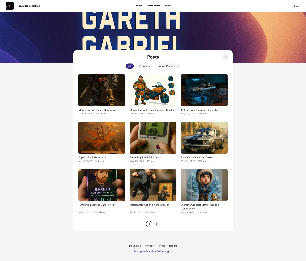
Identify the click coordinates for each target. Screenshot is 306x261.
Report (173, 245)
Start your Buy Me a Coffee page (152, 251)
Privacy (149, 245)
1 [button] (149, 224)
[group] (101, 95)
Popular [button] (146, 66)
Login (297, 5)
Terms (161, 245)
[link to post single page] (101, 95)
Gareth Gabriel (29, 6)
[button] (139, 5)
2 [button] (156, 224)
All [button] (129, 66)
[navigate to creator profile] (10, 6)
